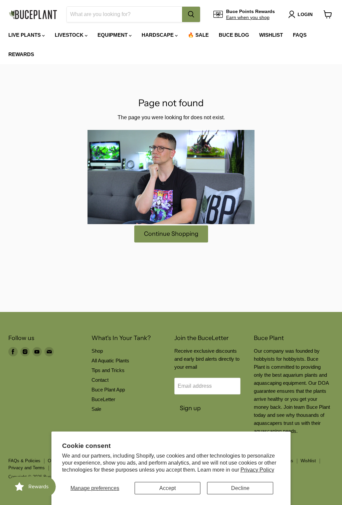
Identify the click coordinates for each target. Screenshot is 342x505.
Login (305, 14)
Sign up (190, 408)
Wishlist (271, 35)
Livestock (70, 35)
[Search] (191, 14)
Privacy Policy (257, 470)
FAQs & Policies (24, 460)
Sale (96, 409)
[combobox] (124, 14)
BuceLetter (103, 399)
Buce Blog (234, 35)
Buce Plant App (108, 389)
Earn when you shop (248, 17)
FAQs (300, 35)
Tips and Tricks (108, 370)
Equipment (113, 35)
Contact (100, 380)
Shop (97, 351)
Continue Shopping (171, 233)
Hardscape (158, 35)
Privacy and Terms (26, 467)
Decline (240, 488)
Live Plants (25, 35)
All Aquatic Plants (110, 360)
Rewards (21, 54)
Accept (167, 488)
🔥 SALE (198, 35)
